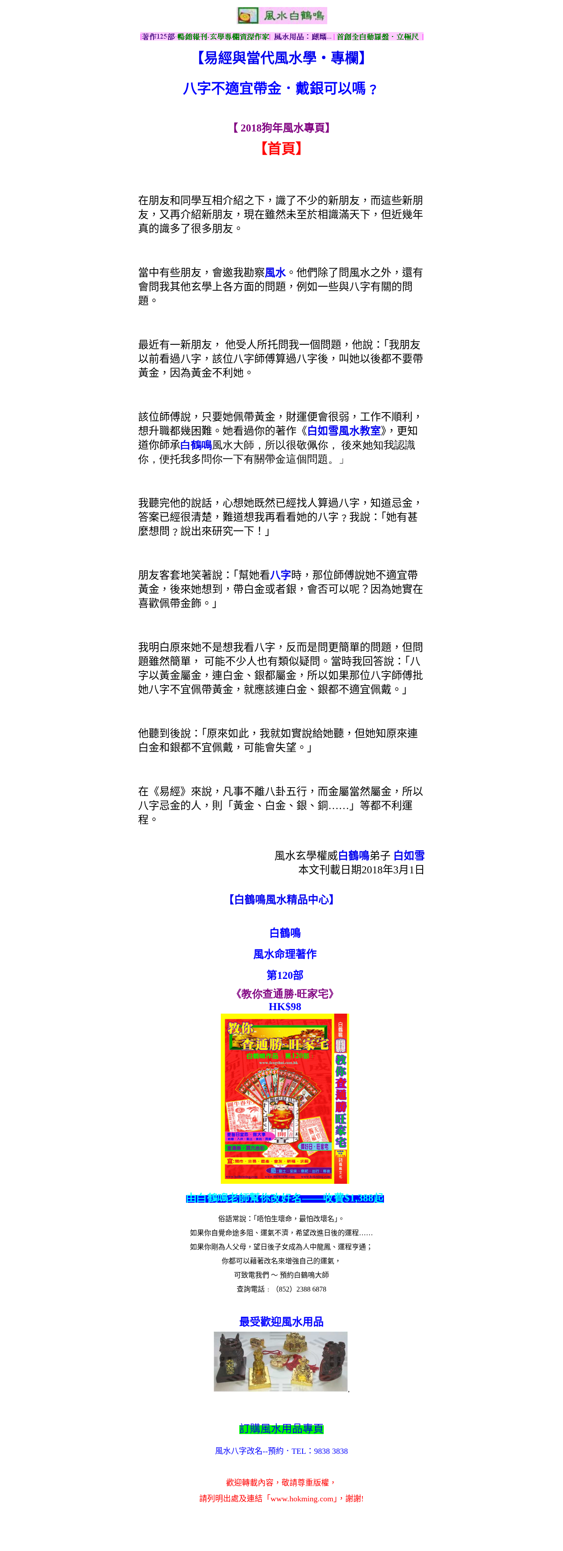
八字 (280, 575)
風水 (275, 272)
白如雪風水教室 (344, 431)
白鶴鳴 (196, 445)
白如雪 (409, 855)
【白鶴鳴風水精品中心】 (281, 899)
